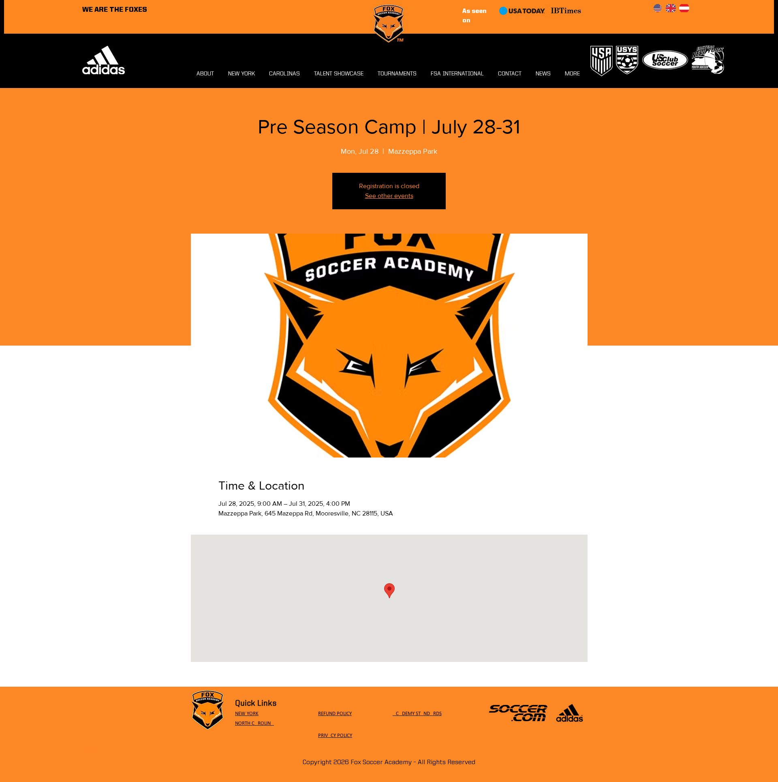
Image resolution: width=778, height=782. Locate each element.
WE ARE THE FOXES (114, 9)
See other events (389, 195)
